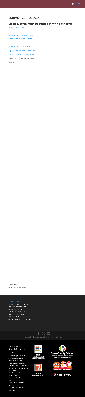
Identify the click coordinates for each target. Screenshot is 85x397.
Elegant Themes (38, 337)
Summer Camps (14, 62)
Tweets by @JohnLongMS (17, 288)
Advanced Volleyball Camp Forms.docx (21, 55)
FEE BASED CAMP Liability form (19, 27)
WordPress (58, 337)
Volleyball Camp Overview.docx (19, 47)
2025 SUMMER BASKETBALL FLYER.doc (21, 39)
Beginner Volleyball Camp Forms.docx (21, 51)
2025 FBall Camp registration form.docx (22, 35)
